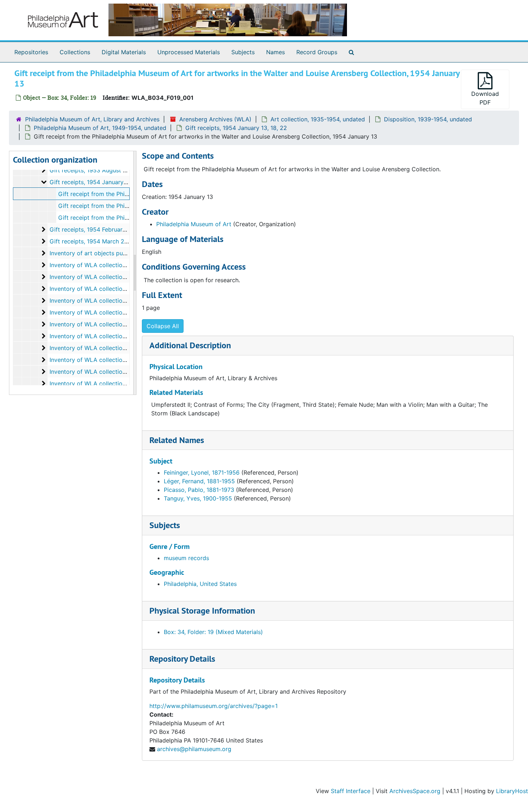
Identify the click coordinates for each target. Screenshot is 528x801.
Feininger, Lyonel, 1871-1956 (202, 472)
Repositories (31, 52)
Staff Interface (350, 791)
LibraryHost (512, 791)
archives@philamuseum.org (194, 749)
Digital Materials (124, 52)
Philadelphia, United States (200, 583)
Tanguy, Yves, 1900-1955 (198, 498)
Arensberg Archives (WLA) (215, 119)
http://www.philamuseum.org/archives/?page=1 (213, 705)
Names (275, 52)
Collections (75, 52)
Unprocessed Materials (188, 52)
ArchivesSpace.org (414, 791)
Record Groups (316, 52)
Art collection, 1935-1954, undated (317, 119)
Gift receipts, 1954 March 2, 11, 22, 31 (101, 241)
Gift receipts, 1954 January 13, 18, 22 (236, 127)
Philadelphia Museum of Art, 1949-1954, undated (100, 127)
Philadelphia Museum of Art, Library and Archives (92, 119)
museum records (186, 558)
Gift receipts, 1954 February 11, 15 (96, 229)
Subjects (243, 52)
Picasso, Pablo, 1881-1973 (199, 489)
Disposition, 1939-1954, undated (428, 119)
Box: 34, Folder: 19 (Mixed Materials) (213, 631)
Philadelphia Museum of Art (193, 224)
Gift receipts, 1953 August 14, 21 (94, 170)
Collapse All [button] (163, 326)
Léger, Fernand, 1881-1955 (199, 481)
